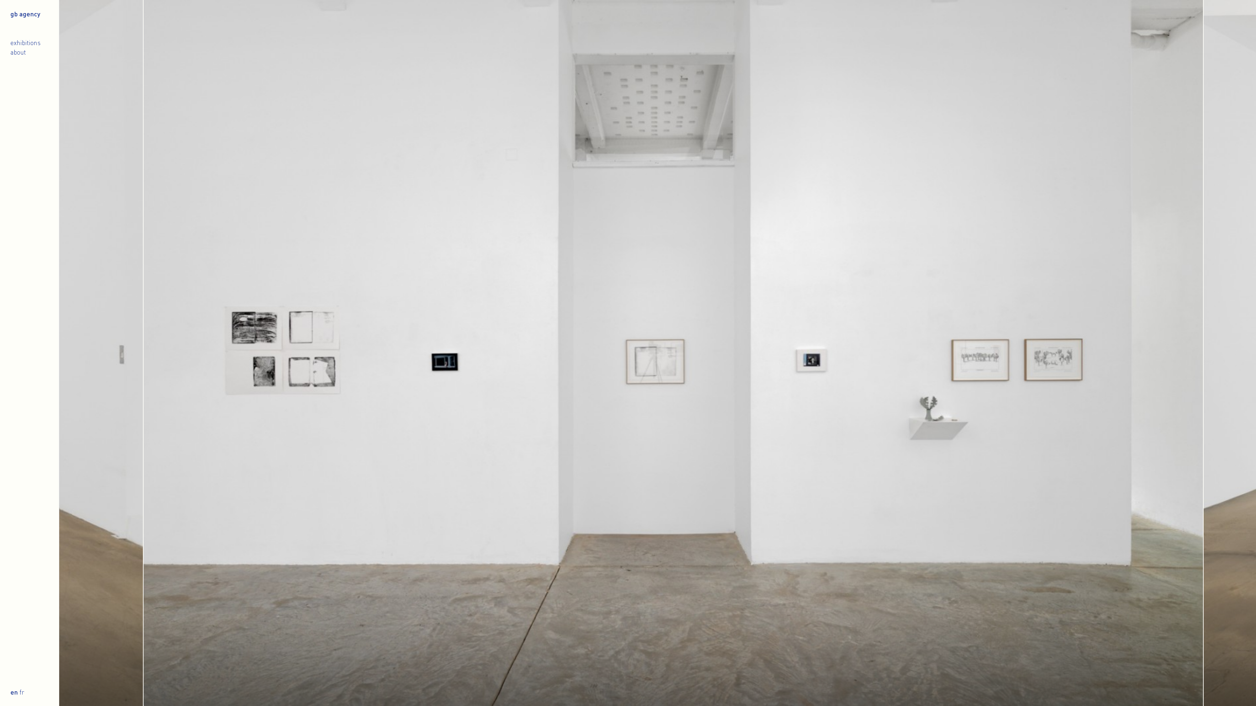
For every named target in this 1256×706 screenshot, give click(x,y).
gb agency (25, 14)
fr (22, 692)
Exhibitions (25, 43)
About (18, 52)
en (14, 692)
